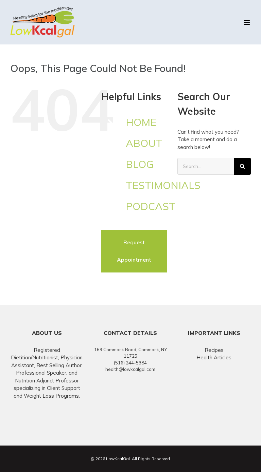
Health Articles (213, 357)
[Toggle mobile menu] (247, 22)
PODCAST (150, 206)
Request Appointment (134, 251)
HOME (141, 122)
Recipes (214, 350)
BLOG (140, 164)
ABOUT (144, 143)
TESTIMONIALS (163, 185)
